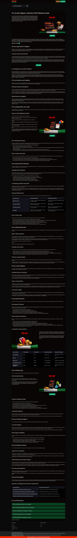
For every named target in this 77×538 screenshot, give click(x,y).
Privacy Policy (13, 526)
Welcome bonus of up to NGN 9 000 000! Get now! (38, 537)
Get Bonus (62, 1)
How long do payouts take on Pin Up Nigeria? (22, 514)
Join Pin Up (52, 35)
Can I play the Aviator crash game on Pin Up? (22, 517)
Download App (52, 394)
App (41, 526)
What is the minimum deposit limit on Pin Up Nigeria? (23, 507)
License (13, 529)
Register (58, 1)
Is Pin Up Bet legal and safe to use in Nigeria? (22, 504)
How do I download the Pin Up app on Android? (22, 510)
